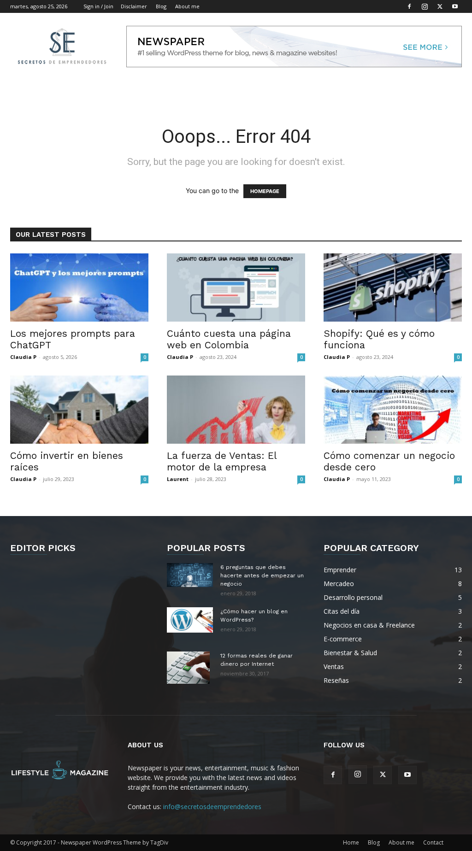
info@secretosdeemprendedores (212, 806)
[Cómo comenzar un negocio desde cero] (393, 410)
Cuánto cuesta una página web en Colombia (229, 339)
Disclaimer (134, 6)
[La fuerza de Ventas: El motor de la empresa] (236, 410)
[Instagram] (424, 6)
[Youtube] (455, 6)
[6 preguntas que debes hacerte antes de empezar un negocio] (190, 575)
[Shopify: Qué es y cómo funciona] (393, 287)
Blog (161, 6)
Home (351, 842)
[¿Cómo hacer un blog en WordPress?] (190, 620)
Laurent (178, 478)
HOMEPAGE (264, 191)
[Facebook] (409, 6)
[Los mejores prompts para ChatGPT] (79, 287)
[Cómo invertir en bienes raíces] (79, 410)
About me (187, 6)
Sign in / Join (98, 6)
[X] (440, 6)
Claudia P (23, 356)
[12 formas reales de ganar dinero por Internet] (188, 667)
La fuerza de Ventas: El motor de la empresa (222, 461)
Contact (433, 842)
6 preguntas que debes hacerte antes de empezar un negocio (262, 575)
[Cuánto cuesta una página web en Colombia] (236, 287)
